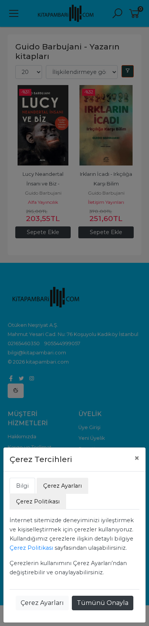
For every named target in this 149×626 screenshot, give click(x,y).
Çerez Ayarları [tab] (62, 485)
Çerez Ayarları (42, 602)
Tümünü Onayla (102, 602)
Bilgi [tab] (22, 485)
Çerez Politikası (31, 547)
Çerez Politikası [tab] (38, 501)
